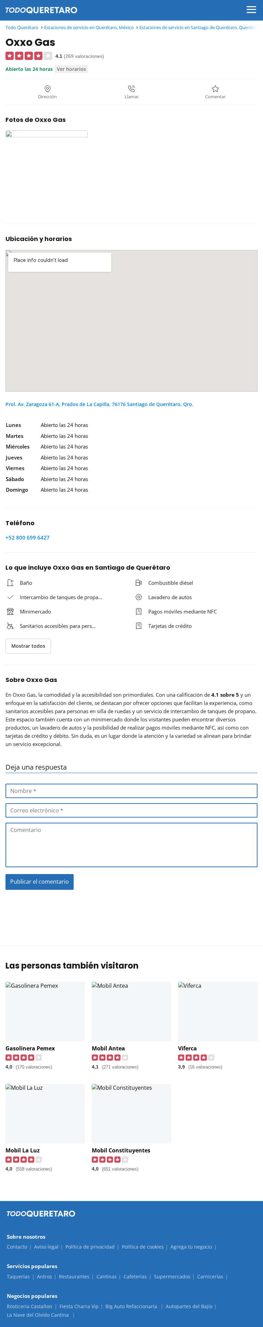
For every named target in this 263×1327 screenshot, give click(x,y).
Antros (44, 1276)
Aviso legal (46, 1246)
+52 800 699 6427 (27, 537)
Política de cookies (143, 1246)
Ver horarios (71, 69)
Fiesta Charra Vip (79, 1306)
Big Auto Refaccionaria (132, 1306)
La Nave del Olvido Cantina (38, 1315)
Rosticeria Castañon (29, 1306)
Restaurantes (74, 1276)
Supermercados (172, 1276)
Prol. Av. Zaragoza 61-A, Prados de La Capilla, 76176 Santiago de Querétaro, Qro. (99, 404)
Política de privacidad (90, 1246)
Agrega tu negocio (191, 1246)
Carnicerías (210, 1276)
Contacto (17, 1246)
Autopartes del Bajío (189, 1306)
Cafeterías (135, 1276)
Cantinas (107, 1276)
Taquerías (18, 1276)
